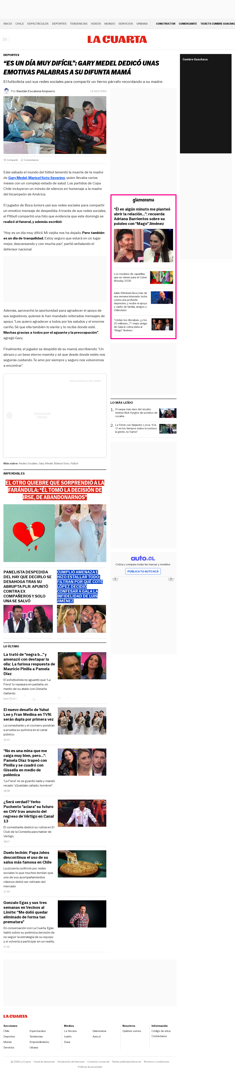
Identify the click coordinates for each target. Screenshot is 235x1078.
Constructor (165, 24)
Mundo (109, 24)
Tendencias (78, 24)
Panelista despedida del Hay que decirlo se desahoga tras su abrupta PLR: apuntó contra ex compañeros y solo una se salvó (27, 586)
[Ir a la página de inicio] (117, 39)
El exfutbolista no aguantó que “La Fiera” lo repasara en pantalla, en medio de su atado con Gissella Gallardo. (27, 687)
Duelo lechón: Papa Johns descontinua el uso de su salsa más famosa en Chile (27, 857)
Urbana (142, 24)
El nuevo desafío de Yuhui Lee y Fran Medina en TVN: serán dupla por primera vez (28, 714)
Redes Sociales (28, 463)
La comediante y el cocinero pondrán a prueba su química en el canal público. (29, 730)
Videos (96, 24)
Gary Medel (46, 463)
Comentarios (31, 160)
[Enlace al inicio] (143, 201)
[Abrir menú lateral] (6, 39)
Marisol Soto (61, 463)
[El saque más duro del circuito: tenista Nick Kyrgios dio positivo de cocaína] (168, 413)
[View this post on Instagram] (38, 415)
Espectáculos (38, 24)
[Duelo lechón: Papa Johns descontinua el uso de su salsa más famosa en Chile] (82, 864)
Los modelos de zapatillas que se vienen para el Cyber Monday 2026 (130, 277)
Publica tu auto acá (142, 571)
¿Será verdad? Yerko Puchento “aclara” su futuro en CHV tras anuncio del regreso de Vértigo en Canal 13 (28, 812)
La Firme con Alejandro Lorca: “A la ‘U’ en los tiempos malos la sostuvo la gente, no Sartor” (136, 428)
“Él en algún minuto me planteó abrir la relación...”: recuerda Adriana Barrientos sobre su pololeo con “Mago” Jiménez (142, 216)
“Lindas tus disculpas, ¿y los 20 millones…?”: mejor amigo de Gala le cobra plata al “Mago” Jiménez (130, 325)
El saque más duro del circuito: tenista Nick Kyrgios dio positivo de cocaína (136, 413)
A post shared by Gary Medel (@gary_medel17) (96, 380)
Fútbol (74, 463)
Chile (19, 24)
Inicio (7, 24)
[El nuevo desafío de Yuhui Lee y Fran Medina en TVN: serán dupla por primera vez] (82, 721)
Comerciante (188, 24)
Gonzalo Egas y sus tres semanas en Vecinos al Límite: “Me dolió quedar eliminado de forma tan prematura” (25, 912)
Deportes (59, 24)
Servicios (126, 24)
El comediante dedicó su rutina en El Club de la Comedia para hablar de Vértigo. (28, 831)
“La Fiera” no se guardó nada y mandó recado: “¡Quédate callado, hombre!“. (29, 783)
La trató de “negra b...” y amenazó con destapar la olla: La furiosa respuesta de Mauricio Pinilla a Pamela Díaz (29, 664)
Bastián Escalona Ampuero (36, 91)
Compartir (12, 160)
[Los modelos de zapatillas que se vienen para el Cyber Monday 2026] (161, 278)
